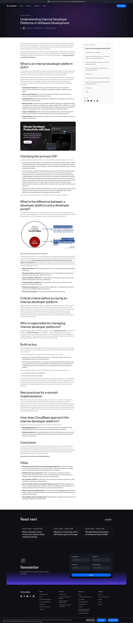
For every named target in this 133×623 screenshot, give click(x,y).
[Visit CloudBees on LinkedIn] (33, 596)
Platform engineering (33, 332)
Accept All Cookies (113, 620)
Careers (100, 601)
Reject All (101, 620)
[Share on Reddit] (97, 101)
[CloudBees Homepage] (25, 592)
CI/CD (40, 596)
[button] (22, 5)
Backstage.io (62, 490)
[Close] (130, 620)
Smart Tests (42, 604)
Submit (91, 575)
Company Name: (96, 564)
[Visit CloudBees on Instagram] (24, 596)
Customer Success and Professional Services (84, 610)
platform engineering (60, 330)
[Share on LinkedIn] (88, 101)
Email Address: (76, 556)
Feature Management (44, 601)
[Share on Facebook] (91, 101)
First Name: (95, 556)
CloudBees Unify (43, 594)
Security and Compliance (45, 599)
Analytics (41, 609)
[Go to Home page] (12, 6)
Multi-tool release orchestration (63, 601)
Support (81, 606)
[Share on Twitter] (94, 101)
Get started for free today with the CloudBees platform (35, 456)
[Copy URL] (85, 101)
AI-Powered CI (62, 594)
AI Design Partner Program (85, 596)
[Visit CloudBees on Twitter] (30, 596)
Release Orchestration (44, 606)
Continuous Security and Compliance (65, 605)
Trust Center (82, 599)
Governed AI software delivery (64, 597)
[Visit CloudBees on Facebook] (21, 596)
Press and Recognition (103, 596)
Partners (100, 599)
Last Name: (75, 564)
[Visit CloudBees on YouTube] (27, 596)
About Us (100, 594)
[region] (66, 620)
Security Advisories (83, 601)
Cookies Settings (90, 620)
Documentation (82, 604)
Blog (80, 594)
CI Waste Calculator (83, 613)
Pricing (100, 604)
